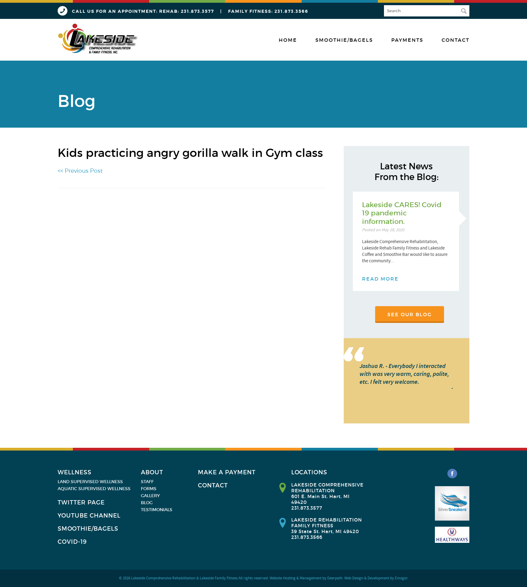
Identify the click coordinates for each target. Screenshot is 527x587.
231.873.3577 (197, 11)
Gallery (150, 495)
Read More (380, 279)
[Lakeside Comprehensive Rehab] (98, 38)
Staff (147, 481)
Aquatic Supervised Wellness (94, 488)
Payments (407, 40)
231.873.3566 (291, 11)
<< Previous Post (80, 170)
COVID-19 (72, 541)
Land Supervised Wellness (90, 481)
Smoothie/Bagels (344, 40)
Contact (455, 40)
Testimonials (156, 509)
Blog (146, 502)
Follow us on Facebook (452, 474)
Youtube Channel (89, 515)
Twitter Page (81, 502)
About (152, 472)
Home (288, 40)
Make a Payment (227, 472)
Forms (148, 488)
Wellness (74, 472)
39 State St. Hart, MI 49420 (325, 531)
